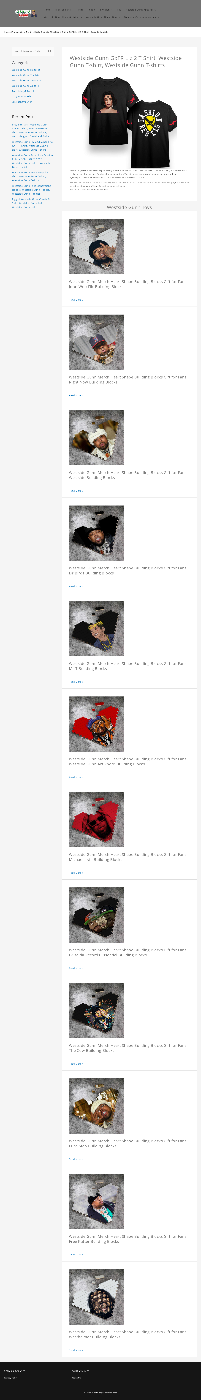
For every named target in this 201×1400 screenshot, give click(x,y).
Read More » (76, 299)
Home (7, 32)
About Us (76, 1377)
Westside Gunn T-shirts (22, 32)
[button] (140, 10)
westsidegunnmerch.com (104, 1393)
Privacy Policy (10, 1377)
